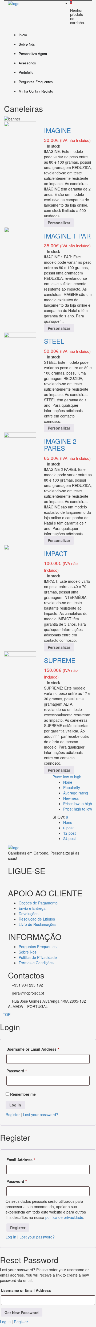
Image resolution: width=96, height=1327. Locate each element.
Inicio (23, 34)
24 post (69, 838)
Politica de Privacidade (38, 957)
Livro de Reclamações (37, 924)
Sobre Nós (27, 44)
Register (13, 1114)
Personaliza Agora (33, 53)
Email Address (20, 1159)
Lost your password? (40, 1114)
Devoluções (28, 913)
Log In (11, 1237)
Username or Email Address (32, 1049)
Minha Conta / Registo (36, 91)
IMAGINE (57, 130)
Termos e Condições (36, 962)
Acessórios (27, 62)
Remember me (22, 1094)
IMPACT (55, 553)
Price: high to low (77, 809)
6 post (68, 827)
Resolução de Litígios (37, 919)
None (67, 782)
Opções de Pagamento (38, 903)
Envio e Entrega (32, 908)
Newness (71, 798)
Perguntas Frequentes (36, 81)
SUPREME (59, 660)
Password (16, 1070)
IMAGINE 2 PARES (60, 444)
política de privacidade (64, 1217)
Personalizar (59, 222)
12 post (69, 833)
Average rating (75, 793)
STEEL (54, 341)
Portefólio (26, 72)
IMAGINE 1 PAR (67, 235)
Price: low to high (67, 776)
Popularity (71, 787)
